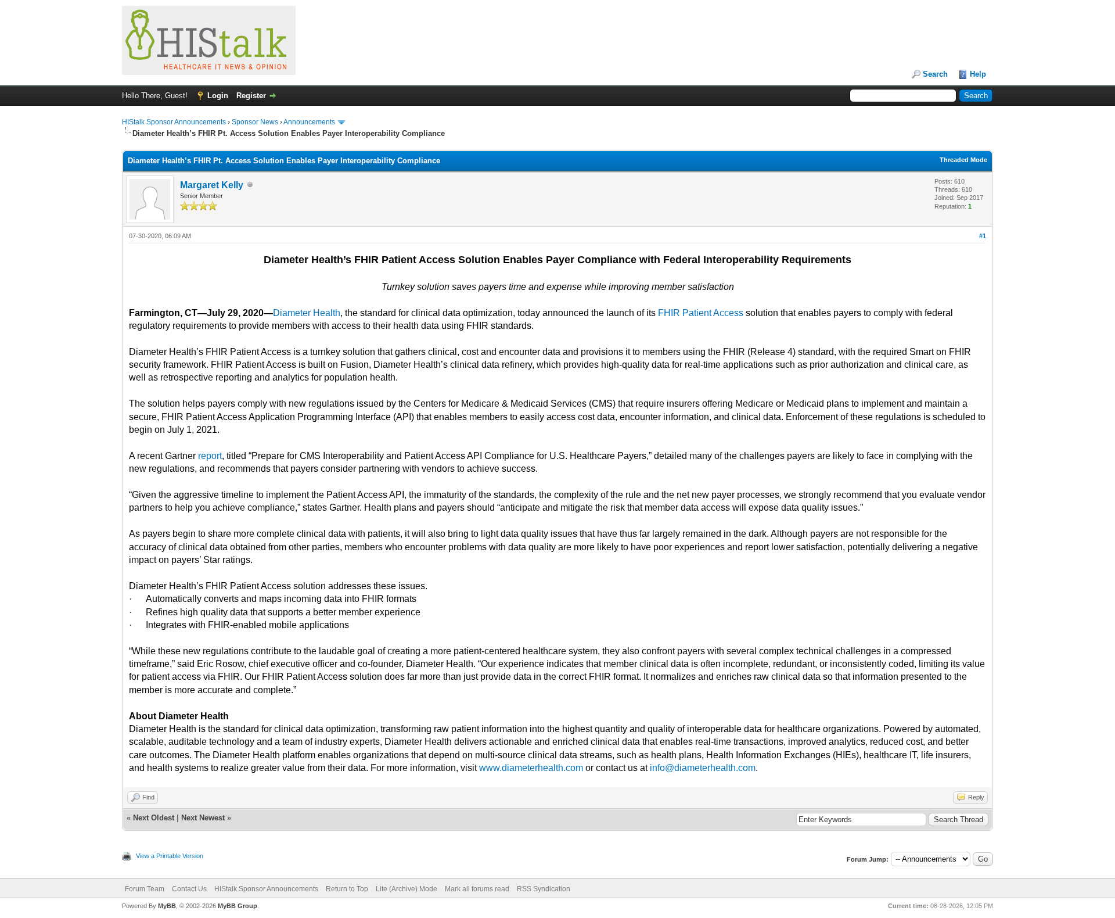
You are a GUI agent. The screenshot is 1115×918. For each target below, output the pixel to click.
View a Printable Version (169, 855)
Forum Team (144, 889)
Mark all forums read (477, 889)
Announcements (309, 122)
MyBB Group (237, 905)
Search (935, 74)
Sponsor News (255, 122)
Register (251, 95)
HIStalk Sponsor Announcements (174, 122)
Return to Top (347, 889)
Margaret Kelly (211, 185)
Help (978, 74)
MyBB (167, 905)
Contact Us (189, 889)
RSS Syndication (543, 889)
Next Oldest (153, 817)
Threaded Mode (963, 159)
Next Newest (203, 817)
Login (217, 95)
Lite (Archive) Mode (406, 889)
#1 (982, 235)
